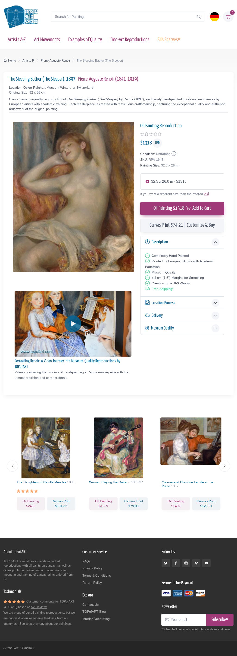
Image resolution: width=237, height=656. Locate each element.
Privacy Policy (92, 568)
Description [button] (160, 242)
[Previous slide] (12, 466)
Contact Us (90, 604)
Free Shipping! (162, 289)
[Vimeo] (196, 563)
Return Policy (92, 582)
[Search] (199, 16)
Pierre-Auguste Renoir (55, 60)
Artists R (28, 60)
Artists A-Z (17, 39)
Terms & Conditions (96, 575)
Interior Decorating (96, 619)
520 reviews (39, 607)
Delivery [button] (157, 315)
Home (12, 60)
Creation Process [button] (163, 303)
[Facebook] (176, 563)
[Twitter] (166, 563)
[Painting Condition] (173, 154)
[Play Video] (73, 323)
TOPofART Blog (94, 611)
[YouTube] (206, 563)
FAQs (86, 561)
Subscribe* (220, 620)
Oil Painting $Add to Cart (182, 208)
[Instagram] (186, 563)
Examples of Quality (85, 39)
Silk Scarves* (169, 39)
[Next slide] (224, 466)
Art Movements (47, 39)
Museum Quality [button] (162, 328)
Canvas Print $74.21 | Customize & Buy (182, 225)
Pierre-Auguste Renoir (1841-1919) (108, 79)
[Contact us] (207, 194)
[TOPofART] (20, 17)
